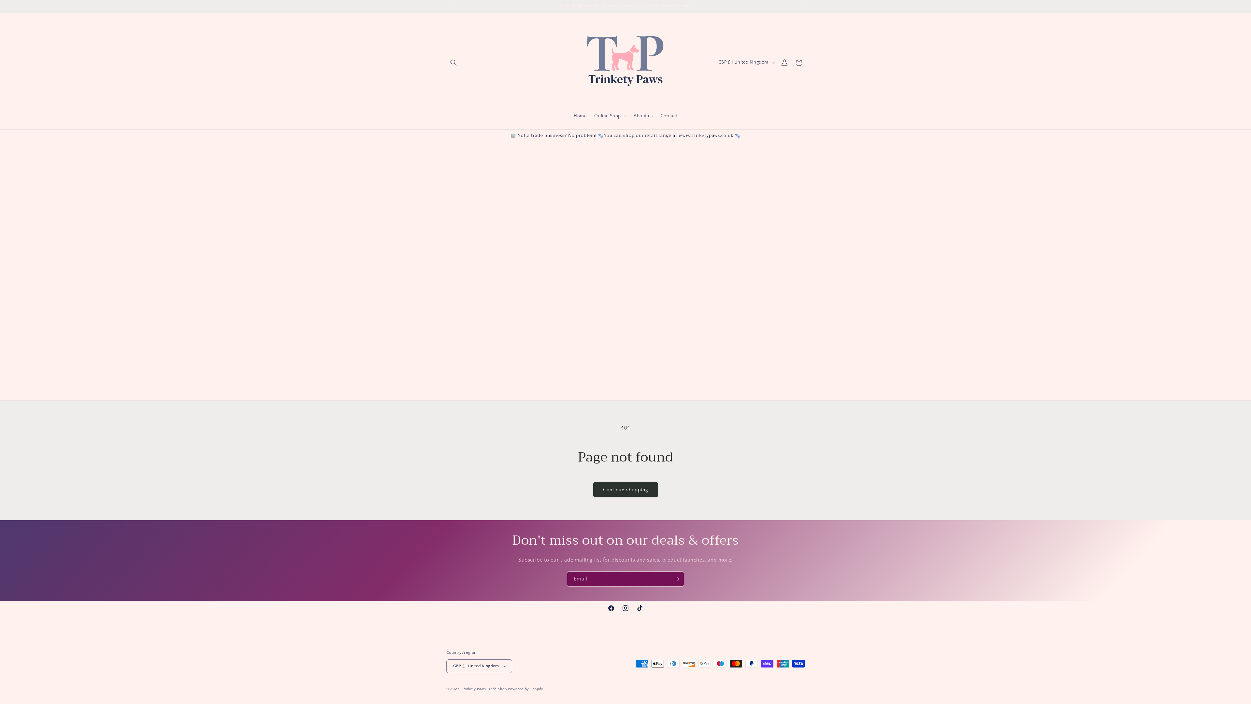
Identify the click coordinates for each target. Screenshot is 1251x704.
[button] (453, 62)
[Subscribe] (676, 579)
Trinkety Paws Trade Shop (484, 689)
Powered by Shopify (525, 689)
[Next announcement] (802, 6)
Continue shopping (625, 489)
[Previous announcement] (448, 6)
